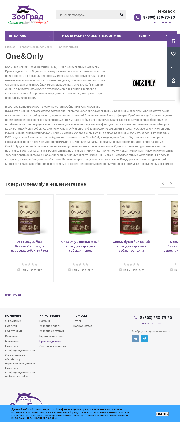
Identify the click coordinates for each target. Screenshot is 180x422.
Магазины (12, 341)
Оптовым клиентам (52, 346)
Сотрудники (13, 330)
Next (171, 183)
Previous (163, 183)
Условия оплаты (50, 325)
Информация (50, 315)
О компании (13, 320)
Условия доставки (51, 330)
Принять (162, 413)
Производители (50, 341)
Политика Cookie (45, 417)
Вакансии (11, 336)
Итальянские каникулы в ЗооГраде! (92, 35)
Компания (13, 315)
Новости (11, 325)
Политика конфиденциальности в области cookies (20, 372)
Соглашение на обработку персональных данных (20, 359)
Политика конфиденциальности (20, 348)
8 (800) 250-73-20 (159, 17)
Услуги (145, 35)
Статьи (78, 320)
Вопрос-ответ (83, 325)
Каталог (21, 35)
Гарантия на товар (51, 336)
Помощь (80, 315)
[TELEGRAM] (144, 338)
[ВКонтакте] (135, 338)
